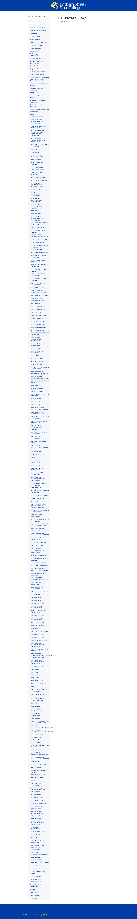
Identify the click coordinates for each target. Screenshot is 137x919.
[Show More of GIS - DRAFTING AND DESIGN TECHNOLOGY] (30, 490)
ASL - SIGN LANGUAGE (38, 177)
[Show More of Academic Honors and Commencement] (29, 61)
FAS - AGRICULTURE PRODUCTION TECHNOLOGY (40, 446)
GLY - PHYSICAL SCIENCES (39, 495)
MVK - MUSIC (35, 686)
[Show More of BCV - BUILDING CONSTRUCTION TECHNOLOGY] (30, 204)
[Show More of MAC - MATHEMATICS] (30, 597)
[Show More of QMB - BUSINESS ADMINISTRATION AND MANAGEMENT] (30, 788)
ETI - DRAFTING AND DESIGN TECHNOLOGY (40, 417)
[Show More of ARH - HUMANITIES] (30, 167)
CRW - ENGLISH (36, 304)
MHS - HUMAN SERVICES (39, 640)
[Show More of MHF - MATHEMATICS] (30, 637)
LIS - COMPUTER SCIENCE (39, 591)
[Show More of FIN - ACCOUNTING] (30, 457)
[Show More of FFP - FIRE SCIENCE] (30, 454)
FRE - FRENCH (35, 465)
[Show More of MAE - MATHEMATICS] (30, 603)
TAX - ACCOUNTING (37, 860)
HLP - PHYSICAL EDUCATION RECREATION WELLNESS (40, 524)
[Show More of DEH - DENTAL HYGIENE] (30, 315)
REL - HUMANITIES (37, 800)
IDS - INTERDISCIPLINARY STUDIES (39, 559)
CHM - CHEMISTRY (37, 250)
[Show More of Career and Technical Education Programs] (29, 83)
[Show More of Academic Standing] (29, 48)
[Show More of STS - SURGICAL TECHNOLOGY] (30, 848)
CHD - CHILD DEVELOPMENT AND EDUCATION (40, 246)
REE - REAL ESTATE (37, 797)
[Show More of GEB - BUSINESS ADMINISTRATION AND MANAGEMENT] (30, 477)
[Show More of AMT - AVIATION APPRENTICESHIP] (30, 155)
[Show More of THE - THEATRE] (30, 865)
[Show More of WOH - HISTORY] (30, 879)
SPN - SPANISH (36, 837)
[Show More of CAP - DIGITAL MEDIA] (30, 227)
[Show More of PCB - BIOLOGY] (30, 718)
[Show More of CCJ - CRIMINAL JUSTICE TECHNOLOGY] (30, 230)
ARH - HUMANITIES (37, 167)
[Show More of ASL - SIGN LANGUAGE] (30, 177)
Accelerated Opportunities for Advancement (38, 101)
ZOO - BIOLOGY (36, 882)
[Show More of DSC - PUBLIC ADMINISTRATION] (30, 343)
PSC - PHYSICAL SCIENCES (39, 775)
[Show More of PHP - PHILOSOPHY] (30, 742)
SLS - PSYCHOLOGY (37, 831)
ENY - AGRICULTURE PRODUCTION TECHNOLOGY (40, 408)
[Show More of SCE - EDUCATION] (30, 818)
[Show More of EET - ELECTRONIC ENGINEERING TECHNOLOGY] (30, 372)
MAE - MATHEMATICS (37, 603)
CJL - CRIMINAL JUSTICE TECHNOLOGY (38, 279)
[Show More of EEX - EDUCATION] (30, 385)
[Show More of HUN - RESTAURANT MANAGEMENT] (30, 551)
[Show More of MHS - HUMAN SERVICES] (30, 640)
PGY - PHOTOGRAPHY (38, 734)
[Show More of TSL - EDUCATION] (30, 876)
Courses (32, 114)
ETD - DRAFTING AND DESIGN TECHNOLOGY (38, 413)
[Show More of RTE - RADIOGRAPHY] (30, 809)
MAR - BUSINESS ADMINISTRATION (36, 619)
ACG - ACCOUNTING (37, 117)
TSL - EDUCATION (36, 876)
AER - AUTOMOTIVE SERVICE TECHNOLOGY (40, 145)
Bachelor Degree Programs (37, 71)
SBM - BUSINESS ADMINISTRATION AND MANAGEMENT (38, 813)
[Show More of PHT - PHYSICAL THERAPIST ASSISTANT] (30, 745)
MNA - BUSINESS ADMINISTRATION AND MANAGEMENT (38, 661)
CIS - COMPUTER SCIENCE (39, 253)
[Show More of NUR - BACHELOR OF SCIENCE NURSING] (30, 698)
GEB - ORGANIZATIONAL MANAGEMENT (38, 484)
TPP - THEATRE (36, 868)
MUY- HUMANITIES (37, 680)
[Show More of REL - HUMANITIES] (30, 800)
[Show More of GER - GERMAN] (30, 488)
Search (40, 23)
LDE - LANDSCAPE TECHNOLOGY (37, 587)
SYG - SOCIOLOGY (36, 857)
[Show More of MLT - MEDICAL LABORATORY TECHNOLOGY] (30, 649)
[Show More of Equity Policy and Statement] (29, 42)
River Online (33, 33)
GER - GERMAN (36, 488)
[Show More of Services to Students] (29, 45)
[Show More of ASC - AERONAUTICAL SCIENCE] (30, 173)
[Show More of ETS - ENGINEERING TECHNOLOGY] (30, 436)
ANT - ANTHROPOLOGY (38, 159)
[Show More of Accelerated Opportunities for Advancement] (29, 100)
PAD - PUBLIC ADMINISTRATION (36, 714)
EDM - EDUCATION (37, 361)
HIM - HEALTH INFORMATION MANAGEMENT (40, 520)
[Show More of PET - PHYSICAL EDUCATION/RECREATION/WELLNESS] (30, 730)
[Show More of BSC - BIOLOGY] (30, 214)
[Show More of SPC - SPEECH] (30, 834)
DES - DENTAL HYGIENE (38, 324)
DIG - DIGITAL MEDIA (37, 330)
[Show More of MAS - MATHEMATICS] (30, 622)
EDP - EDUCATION (36, 364)
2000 (33, 780)
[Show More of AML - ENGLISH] (30, 152)
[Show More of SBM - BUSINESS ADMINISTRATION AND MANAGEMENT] (30, 812)
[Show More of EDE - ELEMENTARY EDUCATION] (30, 351)
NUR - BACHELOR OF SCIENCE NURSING (37, 699)
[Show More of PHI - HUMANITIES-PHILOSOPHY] (30, 737)
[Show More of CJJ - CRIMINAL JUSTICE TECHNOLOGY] (30, 269)
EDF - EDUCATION (36, 355)
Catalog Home (34, 892)
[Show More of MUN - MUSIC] (30, 672)
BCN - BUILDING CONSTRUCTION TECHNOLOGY (36, 194)
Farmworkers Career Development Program (39, 96)
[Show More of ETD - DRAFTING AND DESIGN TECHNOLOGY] (30, 412)
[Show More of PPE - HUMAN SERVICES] (30, 767)
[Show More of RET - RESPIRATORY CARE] (30, 803)
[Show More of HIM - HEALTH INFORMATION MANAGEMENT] (30, 519)
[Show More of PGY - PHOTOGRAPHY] (30, 734)
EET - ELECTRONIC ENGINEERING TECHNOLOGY (40, 372)
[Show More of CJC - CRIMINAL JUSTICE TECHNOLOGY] (30, 255)
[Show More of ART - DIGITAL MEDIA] (30, 170)
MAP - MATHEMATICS (37, 615)
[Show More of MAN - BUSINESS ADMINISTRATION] (30, 606)
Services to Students (36, 45)
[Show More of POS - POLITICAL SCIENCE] (30, 764)
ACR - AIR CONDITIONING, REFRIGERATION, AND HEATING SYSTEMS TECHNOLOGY (39, 133)
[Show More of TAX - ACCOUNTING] (30, 860)
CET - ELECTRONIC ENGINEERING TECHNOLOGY (40, 235)
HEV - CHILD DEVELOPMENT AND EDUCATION (40, 511)
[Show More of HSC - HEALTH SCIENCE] (30, 542)
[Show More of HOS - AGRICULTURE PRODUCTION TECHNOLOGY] (30, 533)
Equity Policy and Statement (38, 42)
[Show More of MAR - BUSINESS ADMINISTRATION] (30, 618)
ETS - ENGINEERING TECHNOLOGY (37, 437)
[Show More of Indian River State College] (29, 27)
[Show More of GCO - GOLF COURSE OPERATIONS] (30, 472)
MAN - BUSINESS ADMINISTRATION (36, 607)
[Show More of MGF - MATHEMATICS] (30, 634)
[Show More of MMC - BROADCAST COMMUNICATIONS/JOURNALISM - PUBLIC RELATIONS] (30, 654)
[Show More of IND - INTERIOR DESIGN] (30, 563)
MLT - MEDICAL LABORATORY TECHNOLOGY (40, 650)
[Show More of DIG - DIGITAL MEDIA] (30, 330)
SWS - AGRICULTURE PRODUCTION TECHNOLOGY (40, 853)
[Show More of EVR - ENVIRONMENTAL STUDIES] (30, 441)
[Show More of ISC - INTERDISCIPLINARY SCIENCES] (30, 573)
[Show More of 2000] (31, 780)
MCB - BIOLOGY (36, 628)
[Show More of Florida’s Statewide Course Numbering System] (29, 105)
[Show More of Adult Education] (29, 93)
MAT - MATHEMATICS (37, 625)
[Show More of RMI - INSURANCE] (30, 806)
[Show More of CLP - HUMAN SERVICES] (30, 287)
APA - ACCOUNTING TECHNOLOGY (37, 163)
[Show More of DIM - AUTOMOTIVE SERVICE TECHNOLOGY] (30, 333)
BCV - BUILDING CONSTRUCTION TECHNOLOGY (36, 206)
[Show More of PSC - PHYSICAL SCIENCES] (30, 775)
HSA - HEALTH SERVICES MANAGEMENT (39, 538)
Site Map (32, 889)
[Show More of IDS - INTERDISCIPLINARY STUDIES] (30, 558)
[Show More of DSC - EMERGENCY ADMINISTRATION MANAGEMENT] (30, 337)
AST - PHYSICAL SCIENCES (39, 180)
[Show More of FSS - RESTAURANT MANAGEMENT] (30, 468)
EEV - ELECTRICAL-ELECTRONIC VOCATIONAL (39, 377)
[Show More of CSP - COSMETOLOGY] (30, 306)
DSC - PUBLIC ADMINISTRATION (36, 344)
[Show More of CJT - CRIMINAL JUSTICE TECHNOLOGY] (30, 283)
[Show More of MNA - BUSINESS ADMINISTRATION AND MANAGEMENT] (30, 660)
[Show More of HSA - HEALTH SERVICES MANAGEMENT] (30, 537)
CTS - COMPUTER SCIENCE (39, 309)
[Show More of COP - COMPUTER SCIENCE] (30, 295)
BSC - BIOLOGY (36, 214)
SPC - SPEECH (35, 834)
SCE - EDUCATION (36, 818)
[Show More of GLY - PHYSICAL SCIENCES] (30, 495)
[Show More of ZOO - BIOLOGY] (30, 882)
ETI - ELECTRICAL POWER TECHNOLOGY (39, 422)
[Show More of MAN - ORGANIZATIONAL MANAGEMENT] (30, 610)
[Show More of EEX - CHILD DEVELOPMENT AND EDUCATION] (30, 381)
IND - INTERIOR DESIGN (38, 563)
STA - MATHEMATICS (37, 845)
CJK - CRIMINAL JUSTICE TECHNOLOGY (38, 274)
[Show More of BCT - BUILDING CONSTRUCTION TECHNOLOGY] (30, 198)
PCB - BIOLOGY (36, 718)
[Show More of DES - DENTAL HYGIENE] (30, 324)
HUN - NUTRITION (36, 548)
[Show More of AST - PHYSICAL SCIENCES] (30, 180)
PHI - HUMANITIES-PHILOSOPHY (37, 738)
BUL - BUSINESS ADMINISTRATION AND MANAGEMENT (38, 218)
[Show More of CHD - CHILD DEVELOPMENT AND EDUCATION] (30, 245)
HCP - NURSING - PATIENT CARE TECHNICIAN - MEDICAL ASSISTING (39, 506)
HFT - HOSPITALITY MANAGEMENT (37, 515)
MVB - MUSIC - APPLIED (38, 683)
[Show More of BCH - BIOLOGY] (30, 189)
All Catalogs (33, 898)
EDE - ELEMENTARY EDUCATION (37, 352)
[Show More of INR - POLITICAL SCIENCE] (30, 566)
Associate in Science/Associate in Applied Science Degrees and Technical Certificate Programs (39, 79)
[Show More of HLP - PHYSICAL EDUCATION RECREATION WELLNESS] (30, 524)
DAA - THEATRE (36, 312)
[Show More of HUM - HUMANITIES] (30, 545)
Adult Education (34, 93)
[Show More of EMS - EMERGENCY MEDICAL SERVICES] (30, 394)
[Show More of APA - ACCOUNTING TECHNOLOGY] (30, 162)
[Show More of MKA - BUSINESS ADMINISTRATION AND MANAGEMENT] (30, 643)
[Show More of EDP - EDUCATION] (30, 364)
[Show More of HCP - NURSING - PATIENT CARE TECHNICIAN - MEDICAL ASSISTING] (30, 504)
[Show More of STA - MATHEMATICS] (30, 845)
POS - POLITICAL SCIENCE (39, 764)
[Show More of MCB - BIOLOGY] (30, 628)
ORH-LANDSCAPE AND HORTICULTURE (38, 709)
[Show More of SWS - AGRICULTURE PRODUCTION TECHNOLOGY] (30, 852)
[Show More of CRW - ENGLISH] (30, 304)
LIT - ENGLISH (35, 594)
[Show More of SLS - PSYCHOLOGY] (30, 831)
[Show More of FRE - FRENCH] (30, 465)
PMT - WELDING (36, 761)
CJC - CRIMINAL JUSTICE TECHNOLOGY (39, 256)
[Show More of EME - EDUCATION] (30, 391)
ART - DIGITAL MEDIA (37, 170)
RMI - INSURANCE (36, 806)
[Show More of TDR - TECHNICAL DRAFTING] (30, 863)
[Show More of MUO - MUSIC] (30, 675)
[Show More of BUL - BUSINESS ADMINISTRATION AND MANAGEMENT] (30, 216)
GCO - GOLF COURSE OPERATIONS (37, 473)
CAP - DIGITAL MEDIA (37, 227)
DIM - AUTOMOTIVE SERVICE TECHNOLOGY (40, 333)
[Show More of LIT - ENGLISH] (30, 594)
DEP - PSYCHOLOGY (37, 321)
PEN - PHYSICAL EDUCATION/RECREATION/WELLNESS (40, 726)
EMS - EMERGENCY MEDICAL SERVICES (40, 395)
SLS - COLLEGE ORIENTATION (36, 828)
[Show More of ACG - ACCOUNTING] (30, 117)
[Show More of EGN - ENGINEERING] (30, 388)
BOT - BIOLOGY (36, 211)
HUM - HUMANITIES (37, 545)
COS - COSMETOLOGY (38, 301)
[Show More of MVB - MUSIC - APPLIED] (30, 683)
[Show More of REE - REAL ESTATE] (30, 797)
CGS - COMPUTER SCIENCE (40, 239)
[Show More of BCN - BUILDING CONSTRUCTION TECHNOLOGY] (30, 192)
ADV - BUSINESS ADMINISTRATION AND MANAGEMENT (38, 140)
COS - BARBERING (37, 298)
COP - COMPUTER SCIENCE (40, 295)
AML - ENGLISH (35, 152)
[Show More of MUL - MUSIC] (30, 669)
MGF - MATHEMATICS (37, 634)
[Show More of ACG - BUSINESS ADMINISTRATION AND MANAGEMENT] (30, 119)
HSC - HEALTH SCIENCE (38, 542)
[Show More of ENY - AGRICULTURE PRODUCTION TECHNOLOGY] (30, 407)
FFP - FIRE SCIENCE (37, 455)
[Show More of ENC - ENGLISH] (30, 399)
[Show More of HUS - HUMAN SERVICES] (30, 555)
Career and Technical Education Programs (39, 84)
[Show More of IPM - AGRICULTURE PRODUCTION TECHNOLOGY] (30, 568)
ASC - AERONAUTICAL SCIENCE (38, 173)
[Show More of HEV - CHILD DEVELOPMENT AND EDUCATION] (30, 510)
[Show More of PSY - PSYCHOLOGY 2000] (30, 778)
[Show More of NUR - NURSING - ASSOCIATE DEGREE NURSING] (30, 694)
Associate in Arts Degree (37, 74)
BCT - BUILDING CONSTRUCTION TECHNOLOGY (36, 200)
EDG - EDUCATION (37, 358)
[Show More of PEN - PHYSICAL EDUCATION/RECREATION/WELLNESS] (30, 725)
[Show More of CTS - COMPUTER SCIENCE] (30, 309)
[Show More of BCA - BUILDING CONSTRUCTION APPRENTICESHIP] (30, 183)
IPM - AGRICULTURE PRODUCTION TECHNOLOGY (40, 569)
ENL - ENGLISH (35, 402)
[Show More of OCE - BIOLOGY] (30, 706)
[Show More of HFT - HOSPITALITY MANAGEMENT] (30, 515)
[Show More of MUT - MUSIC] (30, 678)
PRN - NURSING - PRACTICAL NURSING (40, 771)
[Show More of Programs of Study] (29, 69)
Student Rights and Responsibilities (35, 54)
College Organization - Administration (36, 885)
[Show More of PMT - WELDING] (30, 761)
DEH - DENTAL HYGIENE (38, 315)
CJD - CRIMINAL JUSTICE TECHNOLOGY (39, 261)
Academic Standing (35, 48)
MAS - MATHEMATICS (37, 622)
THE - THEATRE (36, 865)
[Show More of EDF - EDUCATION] (30, 355)
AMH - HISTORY (36, 149)
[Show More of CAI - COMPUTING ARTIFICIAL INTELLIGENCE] (30, 223)
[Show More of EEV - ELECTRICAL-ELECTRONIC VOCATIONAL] (30, 376)
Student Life (33, 51)
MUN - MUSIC (35, 672)
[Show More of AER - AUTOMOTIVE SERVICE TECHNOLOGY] (30, 144)
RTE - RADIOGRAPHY (37, 809)
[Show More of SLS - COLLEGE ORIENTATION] (30, 827)
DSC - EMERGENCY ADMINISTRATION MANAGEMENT (37, 339)
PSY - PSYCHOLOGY (37, 778)
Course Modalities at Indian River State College (39, 110)
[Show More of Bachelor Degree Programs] (29, 71)
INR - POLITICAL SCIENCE (39, 566)
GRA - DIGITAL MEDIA (37, 498)
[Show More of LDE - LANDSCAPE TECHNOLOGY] (30, 587)
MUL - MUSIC (35, 669)
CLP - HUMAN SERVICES (38, 287)
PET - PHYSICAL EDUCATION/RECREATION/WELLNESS (40, 730)
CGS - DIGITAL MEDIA (37, 242)
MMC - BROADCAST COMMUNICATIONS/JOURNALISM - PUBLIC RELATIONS (40, 655)
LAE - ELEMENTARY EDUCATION (37, 583)
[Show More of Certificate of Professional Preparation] (29, 88)
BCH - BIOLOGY (36, 189)
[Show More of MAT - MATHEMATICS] (30, 625)
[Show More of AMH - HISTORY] (30, 149)
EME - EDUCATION (37, 391)
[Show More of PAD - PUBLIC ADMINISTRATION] (30, 713)
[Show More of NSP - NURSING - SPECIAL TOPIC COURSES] (30, 689)
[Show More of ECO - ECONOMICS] (30, 348)
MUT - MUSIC (35, 678)
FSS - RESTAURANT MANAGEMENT (37, 468)
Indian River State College (37, 27)
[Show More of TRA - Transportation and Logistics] (30, 871)
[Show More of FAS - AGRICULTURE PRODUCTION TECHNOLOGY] (30, 445)
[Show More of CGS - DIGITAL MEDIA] (30, 242)
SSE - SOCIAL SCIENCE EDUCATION (38, 841)
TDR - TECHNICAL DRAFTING (40, 863)
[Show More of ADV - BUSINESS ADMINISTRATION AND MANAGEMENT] (30, 138)
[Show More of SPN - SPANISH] (30, 837)
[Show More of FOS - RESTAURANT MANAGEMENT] (30, 460)
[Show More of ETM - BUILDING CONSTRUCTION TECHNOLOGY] (30, 425)
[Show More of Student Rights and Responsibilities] (29, 54)
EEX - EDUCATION (36, 385)
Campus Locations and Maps (38, 30)
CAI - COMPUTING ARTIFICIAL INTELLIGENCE (40, 223)
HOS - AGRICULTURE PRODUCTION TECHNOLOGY (40, 533)
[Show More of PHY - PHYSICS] (30, 749)
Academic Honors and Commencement (36, 62)
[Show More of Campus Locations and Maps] (29, 30)
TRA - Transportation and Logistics (38, 872)
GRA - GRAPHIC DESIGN (38, 501)
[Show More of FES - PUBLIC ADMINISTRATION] (30, 450)
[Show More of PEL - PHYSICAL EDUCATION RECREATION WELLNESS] (30, 721)
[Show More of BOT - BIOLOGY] (30, 211)
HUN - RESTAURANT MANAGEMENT (37, 551)
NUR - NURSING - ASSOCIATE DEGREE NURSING (40, 694)
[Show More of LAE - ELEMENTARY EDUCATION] (30, 582)
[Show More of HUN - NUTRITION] (30, 548)
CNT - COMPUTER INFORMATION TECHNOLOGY (40, 291)
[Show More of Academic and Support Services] (29, 58)
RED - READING (36, 794)
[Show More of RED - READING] (30, 794)
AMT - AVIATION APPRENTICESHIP (37, 155)
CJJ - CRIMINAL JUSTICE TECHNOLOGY (38, 270)
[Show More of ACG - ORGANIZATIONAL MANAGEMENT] (30, 126)
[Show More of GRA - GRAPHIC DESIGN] (30, 501)
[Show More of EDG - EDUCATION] (30, 358)
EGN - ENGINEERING (37, 388)
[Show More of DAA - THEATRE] (30, 312)
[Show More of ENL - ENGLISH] (30, 401)
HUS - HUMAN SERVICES (39, 555)
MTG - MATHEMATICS (37, 666)
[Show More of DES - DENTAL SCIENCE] (30, 327)
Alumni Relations (35, 66)
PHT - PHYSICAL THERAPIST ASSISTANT (40, 745)
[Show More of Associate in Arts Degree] (29, 74)
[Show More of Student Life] (29, 51)
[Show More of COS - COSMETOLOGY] (30, 301)
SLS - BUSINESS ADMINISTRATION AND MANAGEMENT (38, 822)
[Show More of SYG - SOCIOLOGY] (30, 857)
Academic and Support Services (39, 58)
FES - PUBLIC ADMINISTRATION (36, 451)
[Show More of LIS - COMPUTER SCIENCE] (30, 591)
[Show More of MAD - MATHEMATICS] (30, 600)
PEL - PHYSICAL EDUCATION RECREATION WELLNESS (40, 721)
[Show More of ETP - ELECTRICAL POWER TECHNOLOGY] (30, 432)
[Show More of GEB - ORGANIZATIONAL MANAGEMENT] (30, 483)
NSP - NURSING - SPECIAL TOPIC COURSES (39, 690)
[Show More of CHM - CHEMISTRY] (30, 250)
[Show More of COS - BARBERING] (30, 298)
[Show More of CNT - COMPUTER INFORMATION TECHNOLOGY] (30, 290)
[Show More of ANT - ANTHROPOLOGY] (30, 159)
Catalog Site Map (35, 895)
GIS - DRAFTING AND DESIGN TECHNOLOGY (40, 491)
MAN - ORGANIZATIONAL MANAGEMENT (38, 611)
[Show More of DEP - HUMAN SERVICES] (30, 318)
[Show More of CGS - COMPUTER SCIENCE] (30, 239)
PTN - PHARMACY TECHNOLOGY (36, 784)
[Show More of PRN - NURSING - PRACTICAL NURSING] (30, 770)
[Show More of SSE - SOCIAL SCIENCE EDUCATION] (30, 840)
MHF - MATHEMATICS (37, 637)
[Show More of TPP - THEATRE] (30, 868)
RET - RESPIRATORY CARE (39, 803)
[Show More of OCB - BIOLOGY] (30, 703)
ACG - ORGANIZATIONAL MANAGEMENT (38, 126)
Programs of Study (35, 69)
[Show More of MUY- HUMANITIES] (30, 680)
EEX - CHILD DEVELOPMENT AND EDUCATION (40, 381)
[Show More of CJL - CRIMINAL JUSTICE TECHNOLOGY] (30, 278)
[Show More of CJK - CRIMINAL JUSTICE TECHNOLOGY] (30, 274)
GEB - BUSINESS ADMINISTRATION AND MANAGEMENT (38, 479)
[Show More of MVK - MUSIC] (30, 686)
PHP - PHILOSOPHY (37, 742)
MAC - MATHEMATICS (37, 597)
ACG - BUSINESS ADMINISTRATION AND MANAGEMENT (38, 121)
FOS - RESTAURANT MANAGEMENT (37, 461)
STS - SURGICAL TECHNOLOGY (36, 848)
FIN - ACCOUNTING (37, 457)
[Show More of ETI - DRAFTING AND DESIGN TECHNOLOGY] (30, 416)
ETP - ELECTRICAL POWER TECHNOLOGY (39, 432)
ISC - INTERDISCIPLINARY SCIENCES (39, 574)
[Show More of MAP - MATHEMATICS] (30, 615)
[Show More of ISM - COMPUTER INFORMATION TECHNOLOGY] (30, 578)
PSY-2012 (64, 21)
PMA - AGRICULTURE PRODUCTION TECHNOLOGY (40, 757)
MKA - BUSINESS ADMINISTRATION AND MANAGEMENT (38, 644)
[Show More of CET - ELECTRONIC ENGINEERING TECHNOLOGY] (30, 235)
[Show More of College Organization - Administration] (29, 885)
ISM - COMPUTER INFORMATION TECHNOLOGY (40, 578)
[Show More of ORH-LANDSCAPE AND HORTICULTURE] (30, 709)
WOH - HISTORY (36, 879)
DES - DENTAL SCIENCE (38, 327)
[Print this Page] (29, 16)
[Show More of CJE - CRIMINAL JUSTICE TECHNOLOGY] (30, 265)
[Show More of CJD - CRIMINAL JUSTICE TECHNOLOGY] (30, 260)
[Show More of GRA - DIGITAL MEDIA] (30, 498)
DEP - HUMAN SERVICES (39, 318)
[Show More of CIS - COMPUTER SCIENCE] (30, 252)
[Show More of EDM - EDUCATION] (30, 361)
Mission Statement (35, 39)
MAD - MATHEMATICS (37, 600)
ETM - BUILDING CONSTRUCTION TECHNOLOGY (36, 427)
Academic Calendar (35, 36)
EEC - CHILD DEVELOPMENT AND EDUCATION (40, 368)
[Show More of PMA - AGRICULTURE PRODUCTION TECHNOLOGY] (30, 757)
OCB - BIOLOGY (36, 703)
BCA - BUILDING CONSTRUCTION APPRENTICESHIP (37, 185)
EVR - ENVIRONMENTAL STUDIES (38, 441)
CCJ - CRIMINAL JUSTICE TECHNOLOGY (39, 231)
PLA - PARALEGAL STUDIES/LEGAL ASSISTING (39, 753)
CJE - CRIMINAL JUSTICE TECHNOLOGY (38, 265)
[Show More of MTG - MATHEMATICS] (30, 666)
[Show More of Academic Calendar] (29, 36)
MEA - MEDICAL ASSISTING (39, 631)
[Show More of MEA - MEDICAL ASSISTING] (30, 631)
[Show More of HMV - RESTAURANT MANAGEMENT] (30, 528)
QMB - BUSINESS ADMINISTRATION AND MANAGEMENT (38, 790)
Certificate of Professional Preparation (37, 89)
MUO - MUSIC (35, 675)
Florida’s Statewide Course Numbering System (37, 105)
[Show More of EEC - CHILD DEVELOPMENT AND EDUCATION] (30, 367)
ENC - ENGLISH (36, 399)
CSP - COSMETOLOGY (38, 306)
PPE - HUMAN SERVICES (39, 767)
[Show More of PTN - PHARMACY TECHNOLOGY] (30, 783)
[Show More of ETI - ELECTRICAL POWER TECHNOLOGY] (30, 421)
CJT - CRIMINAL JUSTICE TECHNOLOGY (38, 283)
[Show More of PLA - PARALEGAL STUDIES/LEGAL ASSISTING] (30, 752)
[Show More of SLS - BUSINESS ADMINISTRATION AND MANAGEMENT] (30, 821)
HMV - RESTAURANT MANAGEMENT (37, 529)
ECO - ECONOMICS (37, 348)
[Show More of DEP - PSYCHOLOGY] (30, 321)
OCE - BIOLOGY (36, 706)
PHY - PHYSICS (36, 749)
